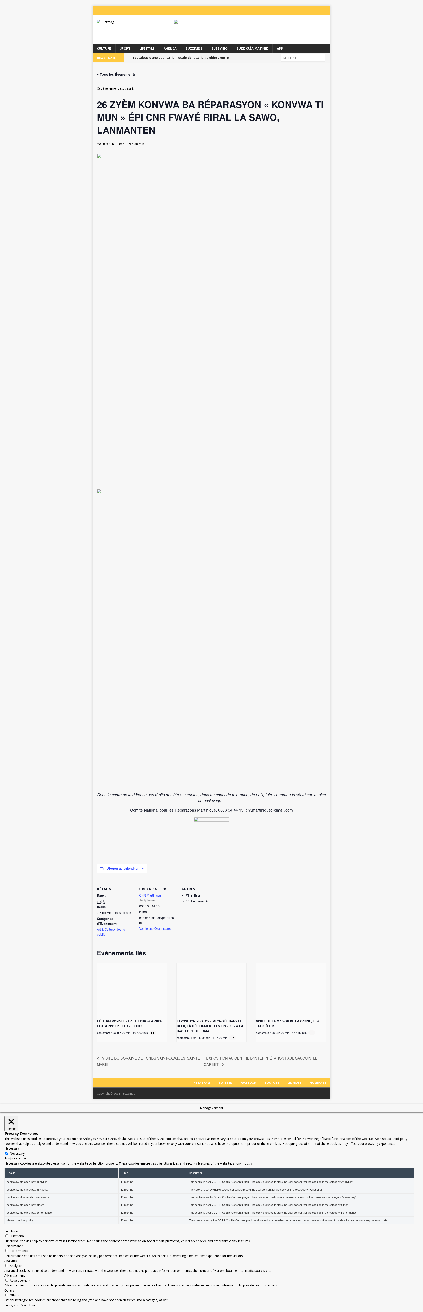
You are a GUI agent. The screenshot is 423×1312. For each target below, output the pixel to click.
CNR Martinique (150, 895)
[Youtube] (309, 10)
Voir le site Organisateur (156, 928)
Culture (104, 48)
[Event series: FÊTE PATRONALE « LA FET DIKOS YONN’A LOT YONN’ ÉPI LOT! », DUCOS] (152, 1032)
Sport (125, 48)
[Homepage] (326, 10)
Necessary (17, 1153)
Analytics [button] (10, 1261)
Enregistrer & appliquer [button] (20, 1305)
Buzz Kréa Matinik (252, 48)
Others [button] (9, 1290)
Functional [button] (11, 1231)
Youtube (272, 1082)
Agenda (170, 48)
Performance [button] (13, 1246)
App (280, 48)
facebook (248, 1082)
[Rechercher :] (303, 57)
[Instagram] (282, 10)
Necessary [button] (11, 1148)
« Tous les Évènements (116, 74)
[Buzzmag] (130, 22)
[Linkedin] (318, 10)
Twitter (225, 1082)
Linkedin (294, 1082)
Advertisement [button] (14, 1275)
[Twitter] (291, 10)
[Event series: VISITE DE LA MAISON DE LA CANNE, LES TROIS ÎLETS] (311, 1032)
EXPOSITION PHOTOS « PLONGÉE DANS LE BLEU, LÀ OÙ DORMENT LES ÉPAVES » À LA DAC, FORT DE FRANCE (210, 1026)
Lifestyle (147, 48)
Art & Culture (106, 929)
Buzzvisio (220, 48)
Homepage (318, 1082)
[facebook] (300, 10)
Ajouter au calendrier (123, 868)
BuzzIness (194, 48)
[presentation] (132, 989)
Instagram (201, 1082)
